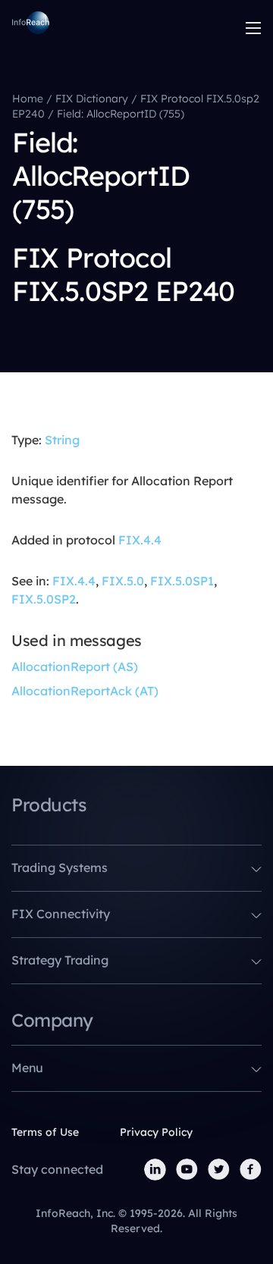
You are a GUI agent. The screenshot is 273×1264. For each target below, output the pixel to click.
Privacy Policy (156, 1132)
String (62, 439)
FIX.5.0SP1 (182, 580)
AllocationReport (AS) (74, 666)
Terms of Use (45, 1132)
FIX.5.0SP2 (43, 599)
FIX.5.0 (123, 580)
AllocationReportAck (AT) (84, 690)
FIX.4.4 (140, 539)
